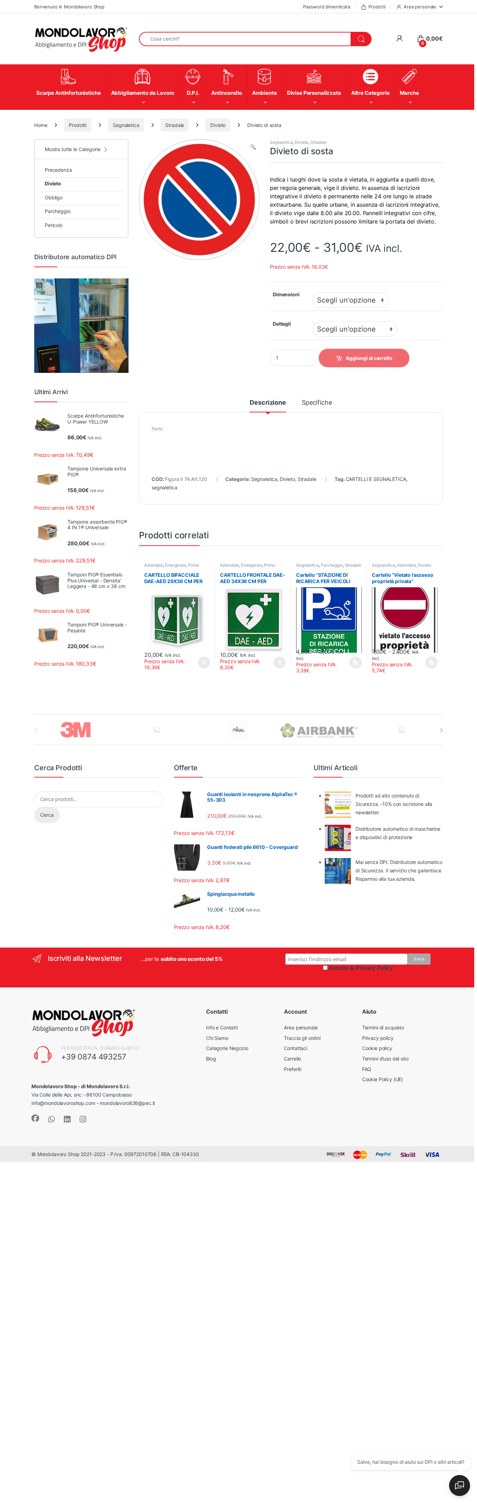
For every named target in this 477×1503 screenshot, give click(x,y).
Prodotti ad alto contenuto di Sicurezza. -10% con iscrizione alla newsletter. (393, 804)
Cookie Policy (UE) (382, 1079)
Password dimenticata (326, 6)
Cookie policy (377, 1048)
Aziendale (153, 565)
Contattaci (295, 1048)
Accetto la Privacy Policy (361, 968)
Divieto (218, 125)
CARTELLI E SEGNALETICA (376, 479)
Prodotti (377, 6)
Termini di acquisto (383, 1027)
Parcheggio (332, 565)
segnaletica (164, 487)
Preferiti (292, 1069)
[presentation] (441, 730)
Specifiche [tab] (317, 402)
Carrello (292, 1059)
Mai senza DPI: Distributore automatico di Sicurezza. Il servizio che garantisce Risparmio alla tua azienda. (398, 870)
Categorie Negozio (227, 1048)
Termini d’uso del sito (385, 1059)
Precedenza (58, 170)
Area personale (420, 6)
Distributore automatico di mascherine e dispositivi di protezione (397, 833)
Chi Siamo (217, 1038)
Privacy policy (378, 1038)
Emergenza (175, 565)
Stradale (174, 125)
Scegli (354, 662)
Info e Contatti (222, 1027)
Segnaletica (126, 125)
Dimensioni (286, 294)
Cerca (47, 815)
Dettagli (282, 324)
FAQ (367, 1069)
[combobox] (245, 39)
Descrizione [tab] (268, 402)
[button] (253, 147)
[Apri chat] (459, 1485)
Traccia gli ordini (302, 1038)
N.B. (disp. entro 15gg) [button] (203, 662)
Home (40, 125)
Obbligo (54, 197)
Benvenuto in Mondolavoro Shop (69, 6)
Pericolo (54, 225)
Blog (211, 1059)
